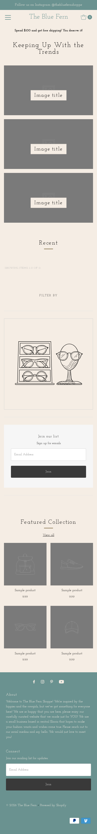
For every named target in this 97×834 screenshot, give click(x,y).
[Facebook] (34, 682)
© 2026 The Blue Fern (21, 805)
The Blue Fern (48, 17)
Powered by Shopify (53, 805)
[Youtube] (61, 682)
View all (48, 535)
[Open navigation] (8, 17)
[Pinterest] (51, 682)
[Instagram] (42, 682)
